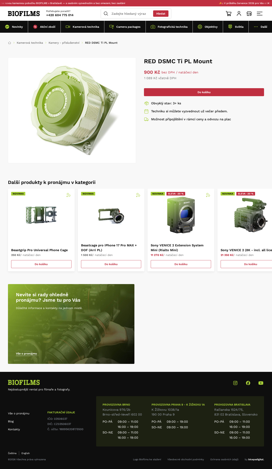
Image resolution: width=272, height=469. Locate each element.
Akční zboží (47, 26)
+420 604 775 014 (59, 15)
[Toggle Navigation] (259, 13)
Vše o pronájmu (26, 353)
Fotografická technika (173, 26)
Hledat (160, 13)
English (26, 453)
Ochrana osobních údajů (224, 459)
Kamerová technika (86, 26)
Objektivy (211, 26)
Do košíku (204, 92)
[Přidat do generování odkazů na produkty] (68, 195)
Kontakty (14, 429)
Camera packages (128, 26)
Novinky (17, 26)
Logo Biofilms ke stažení (147, 459)
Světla (239, 26)
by (254, 459)
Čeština (12, 453)
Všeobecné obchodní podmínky (185, 459)
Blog (11, 421)
